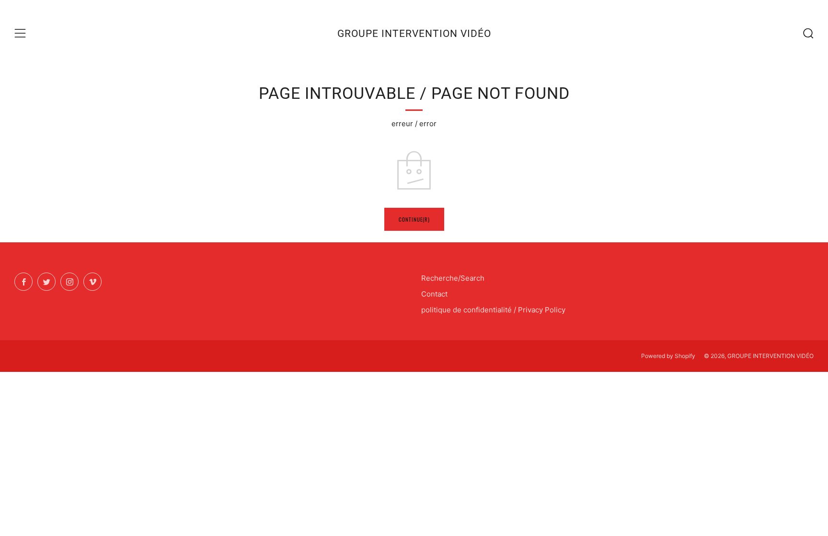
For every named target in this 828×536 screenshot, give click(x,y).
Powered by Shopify (668, 355)
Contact (434, 293)
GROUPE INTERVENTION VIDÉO (414, 33)
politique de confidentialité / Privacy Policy (493, 309)
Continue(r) (414, 219)
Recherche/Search (452, 278)
